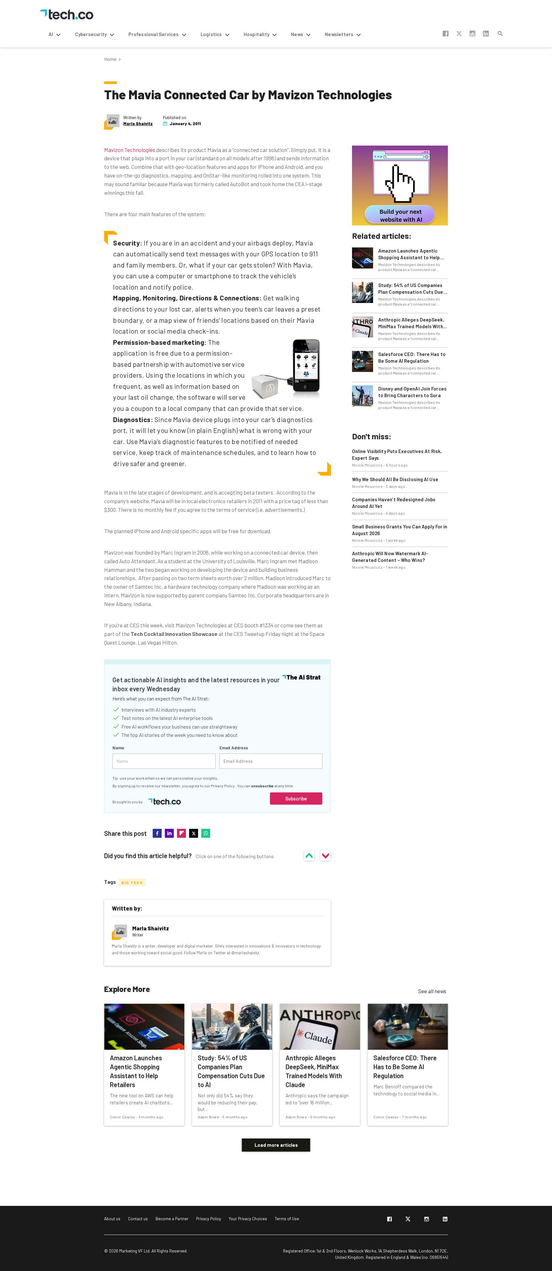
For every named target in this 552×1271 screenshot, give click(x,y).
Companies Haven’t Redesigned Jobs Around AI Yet (393, 502)
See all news (432, 991)
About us (112, 1218)
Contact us (138, 1218)
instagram (472, 33)
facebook (445, 33)
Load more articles (276, 1145)
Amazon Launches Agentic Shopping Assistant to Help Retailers (409, 254)
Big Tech (132, 882)
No (325, 856)
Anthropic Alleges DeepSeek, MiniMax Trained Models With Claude (411, 323)
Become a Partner (172, 1218)
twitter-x (459, 33)
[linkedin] (445, 1220)
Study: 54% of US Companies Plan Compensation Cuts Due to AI (410, 288)
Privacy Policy (223, 785)
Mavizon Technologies (129, 150)
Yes (309, 856)
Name (118, 747)
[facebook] (389, 1220)
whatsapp (205, 833)
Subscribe (296, 798)
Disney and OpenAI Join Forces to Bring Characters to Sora (412, 392)
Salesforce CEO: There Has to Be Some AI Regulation (412, 357)
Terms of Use (287, 1218)
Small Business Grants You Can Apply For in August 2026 (399, 530)
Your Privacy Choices (248, 1218)
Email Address (233, 747)
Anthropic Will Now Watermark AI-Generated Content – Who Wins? (390, 556)
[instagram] (426, 1220)
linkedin (486, 33)
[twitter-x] (408, 1220)
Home (110, 59)
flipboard (181, 833)
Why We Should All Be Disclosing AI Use (395, 479)
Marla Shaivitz (138, 123)
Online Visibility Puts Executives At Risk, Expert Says (397, 454)
